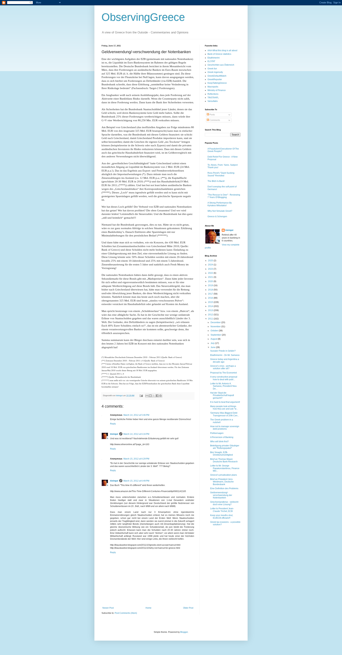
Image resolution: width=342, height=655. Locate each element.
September (216, 335)
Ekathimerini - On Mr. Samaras (225, 355)
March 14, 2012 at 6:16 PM (136, 434)
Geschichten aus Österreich (221, 65)
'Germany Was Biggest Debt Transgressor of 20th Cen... (224, 414)
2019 (211, 285)
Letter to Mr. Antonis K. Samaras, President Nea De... (223, 386)
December (216, 322)
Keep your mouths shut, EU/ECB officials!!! (221, 516)
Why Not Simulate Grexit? (220, 211)
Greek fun (212, 68)
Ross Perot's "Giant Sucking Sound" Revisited (221, 174)
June (213, 347)
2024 (211, 264)
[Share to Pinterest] (160, 395)
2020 (211, 281)
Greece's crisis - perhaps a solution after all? (223, 367)
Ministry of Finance (217, 90)
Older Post (188, 608)
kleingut (114, 434)
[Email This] (147, 395)
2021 (211, 277)
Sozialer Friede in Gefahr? (223, 351)
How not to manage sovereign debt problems (224, 427)
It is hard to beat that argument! (225, 402)
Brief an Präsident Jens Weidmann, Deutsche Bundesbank (222, 482)
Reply (113, 424)
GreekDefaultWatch (217, 76)
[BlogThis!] (150, 395)
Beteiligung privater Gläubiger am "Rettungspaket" (224, 446)
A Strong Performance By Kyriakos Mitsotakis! (220, 204)
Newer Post (108, 608)
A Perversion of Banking (221, 437)
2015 (211, 302)
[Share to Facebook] (157, 395)
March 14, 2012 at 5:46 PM (136, 415)
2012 (211, 314)
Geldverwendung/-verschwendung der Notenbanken (221, 495)
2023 (211, 269)
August (214, 339)
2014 (211, 306)
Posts (212, 114)
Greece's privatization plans (223, 475)
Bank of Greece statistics (219, 54)
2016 (211, 298)
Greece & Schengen (217, 216)
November (216, 326)
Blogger (184, 632)
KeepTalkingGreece (217, 83)
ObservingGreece (143, 17)
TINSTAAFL (213, 97)
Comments (214, 120)
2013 (211, 310)
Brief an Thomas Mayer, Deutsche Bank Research (224, 460)
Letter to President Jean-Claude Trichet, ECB (222, 509)
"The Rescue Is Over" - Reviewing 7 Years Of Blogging (224, 196)
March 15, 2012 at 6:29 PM (136, 459)
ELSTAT (211, 61)
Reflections (213, 94)
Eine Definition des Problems (224, 488)
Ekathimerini (214, 58)
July (213, 343)
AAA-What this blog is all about (222, 50)
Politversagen (217, 433)
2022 (211, 273)
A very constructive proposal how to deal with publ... (223, 378)
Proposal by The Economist (223, 372)
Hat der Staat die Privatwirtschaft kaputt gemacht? (222, 395)
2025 (211, 260)
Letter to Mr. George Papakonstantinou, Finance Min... (224, 468)
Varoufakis (213, 101)
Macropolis (213, 86)
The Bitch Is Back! (216, 181)
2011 (211, 318)
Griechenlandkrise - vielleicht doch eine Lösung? (224, 503)
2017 (211, 294)
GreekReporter (215, 79)
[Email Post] (141, 395)
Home (148, 608)
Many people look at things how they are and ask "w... (224, 407)
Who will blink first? (219, 441)
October (215, 330)
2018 (211, 289)
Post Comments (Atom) (126, 613)
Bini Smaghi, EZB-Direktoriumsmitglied (221, 453)
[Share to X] (154, 395)
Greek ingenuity (215, 72)
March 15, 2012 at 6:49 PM (136, 481)
